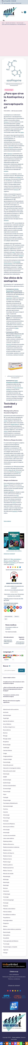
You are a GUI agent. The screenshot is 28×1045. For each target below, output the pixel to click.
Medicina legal (6, 862)
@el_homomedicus (15, 559)
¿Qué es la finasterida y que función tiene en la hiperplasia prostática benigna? (13, 689)
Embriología (6, 774)
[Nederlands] (8, 655)
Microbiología (6, 876)
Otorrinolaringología (8, 900)
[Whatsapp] (8, 610)
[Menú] (3, 20)
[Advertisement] (14, 40)
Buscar (5, 666)
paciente (6, 171)
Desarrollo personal (8, 765)
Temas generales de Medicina (10, 941)
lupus (6, 619)
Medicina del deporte (8, 853)
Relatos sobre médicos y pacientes (12, 929)
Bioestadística (7, 730)
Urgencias (5, 949)
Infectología (6, 829)
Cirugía (5, 753)
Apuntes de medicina (8, 721)
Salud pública (6, 935)
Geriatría (5, 812)
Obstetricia (6, 891)
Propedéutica (6, 917)
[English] (10, 655)
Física (4, 794)
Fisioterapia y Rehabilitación (10, 803)
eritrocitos (8, 179)
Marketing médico (7, 841)
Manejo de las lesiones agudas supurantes (11, 701)
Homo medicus (7, 521)
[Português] (22, 655)
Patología (5, 903)
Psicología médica (8, 920)
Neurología (6, 885)
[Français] (12, 655)
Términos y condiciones (14, 979)
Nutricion (5, 888)
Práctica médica (7, 911)
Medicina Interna (7, 859)
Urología (5, 952)
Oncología (6, 897)
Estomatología (7, 788)
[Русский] (4, 657)
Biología (5, 735)
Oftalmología (6, 894)
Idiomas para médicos (8, 826)
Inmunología (6, 832)
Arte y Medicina (7, 724)
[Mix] (5, 610)
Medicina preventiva (8, 867)
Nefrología (6, 879)
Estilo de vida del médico (9, 785)
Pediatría (5, 905)
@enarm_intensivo (8, 561)
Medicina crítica (7, 850)
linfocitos (18, 471)
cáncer (10, 470)
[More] (14, 610)
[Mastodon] (20, 607)
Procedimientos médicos (9, 914)
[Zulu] (10, 657)
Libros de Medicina (14, 974)
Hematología (6, 818)
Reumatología (6, 932)
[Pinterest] (17, 607)
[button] (10, 631)
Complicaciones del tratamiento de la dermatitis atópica (13, 682)
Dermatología (6, 762)
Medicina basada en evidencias (11, 847)
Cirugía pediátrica (7, 756)
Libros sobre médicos (8, 838)
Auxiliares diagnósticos (9, 727)
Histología (5, 821)
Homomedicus (10, 564)
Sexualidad (6, 938)
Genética (5, 809)
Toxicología (6, 944)
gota (13, 252)
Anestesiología (7, 715)
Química (5, 926)
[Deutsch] (14, 655)
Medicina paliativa (8, 865)
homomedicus (12, 562)
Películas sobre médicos (9, 908)
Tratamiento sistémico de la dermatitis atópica (11, 695)
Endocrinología (7, 779)
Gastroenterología (8, 806)
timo (12, 490)
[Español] (6, 657)
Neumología (6, 882)
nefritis (14, 502)
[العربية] (4, 655)
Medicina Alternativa (8, 844)
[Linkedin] (14, 607)
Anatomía (5, 712)
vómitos (6, 431)
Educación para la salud (9, 771)
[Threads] (11, 610)
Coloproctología (7, 759)
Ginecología (6, 815)
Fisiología (5, 797)
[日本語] (18, 655)
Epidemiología (6, 782)
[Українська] (8, 657)
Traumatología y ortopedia (10, 947)
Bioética (5, 733)
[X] (8, 607)
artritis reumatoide (8, 616)
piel (14, 470)
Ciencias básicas (7, 750)
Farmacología (9, 89)
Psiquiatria (6, 923)
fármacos (6, 122)
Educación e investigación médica (12, 768)
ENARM (5, 777)
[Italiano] (16, 655)
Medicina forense (7, 856)
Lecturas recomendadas (9, 835)
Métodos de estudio (8, 873)
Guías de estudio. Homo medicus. (14, 550)
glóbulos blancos (15, 424)
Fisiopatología (7, 800)
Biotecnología (6, 744)
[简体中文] (6, 655)
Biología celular (7, 738)
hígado (19, 177)
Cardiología (6, 747)
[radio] (11, 592)
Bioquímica (6, 741)
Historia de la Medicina (9, 823)
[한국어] (20, 655)
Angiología (6, 718)
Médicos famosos (7, 870)
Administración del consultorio (11, 709)
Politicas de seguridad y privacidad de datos (14, 976)
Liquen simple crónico (9, 677)
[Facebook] (5, 607)
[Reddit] (11, 607)
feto (18, 495)
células (22, 132)
